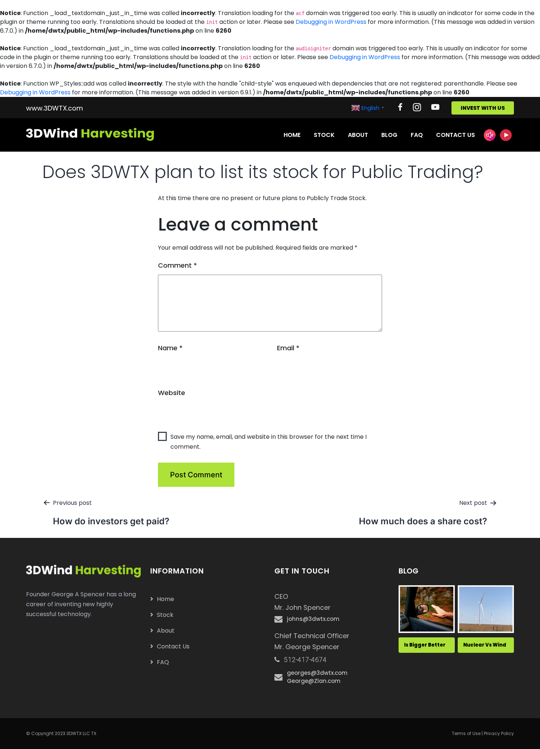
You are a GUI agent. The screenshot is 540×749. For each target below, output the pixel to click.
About (165, 630)
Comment (177, 265)
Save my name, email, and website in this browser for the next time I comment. (268, 442)
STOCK (324, 135)
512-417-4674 (305, 659)
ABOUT (358, 135)
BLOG (389, 135)
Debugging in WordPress (331, 22)
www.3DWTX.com (54, 108)
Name (170, 347)
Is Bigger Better (425, 644)
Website (171, 392)
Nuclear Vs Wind (484, 644)
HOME (292, 135)
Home (165, 599)
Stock (165, 615)
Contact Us (173, 646)
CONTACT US (455, 135)
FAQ (417, 135)
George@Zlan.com (314, 681)
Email (288, 347)
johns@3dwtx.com (313, 619)
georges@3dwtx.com (317, 673)
